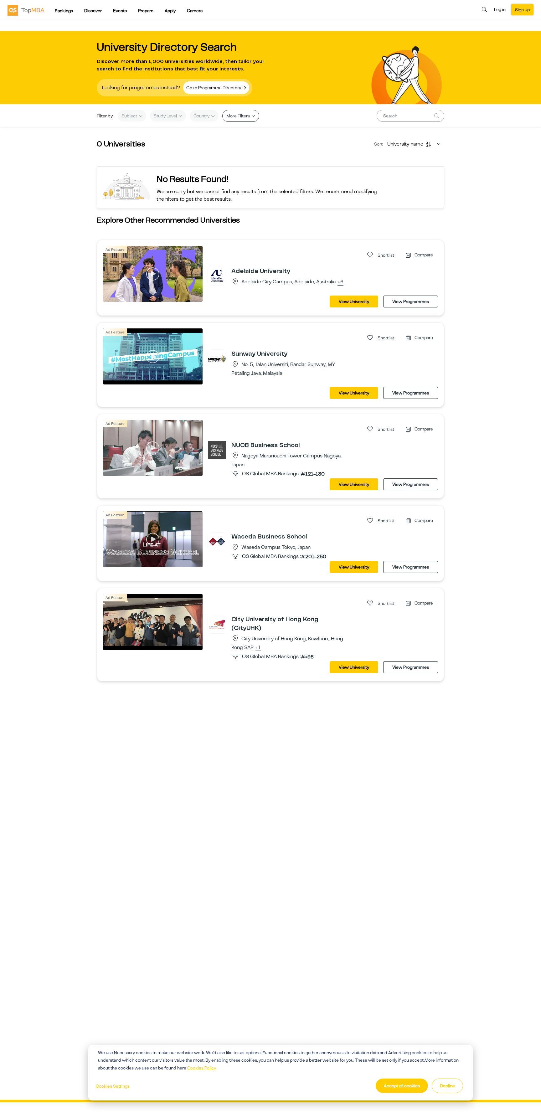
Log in (500, 9)
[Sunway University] (217, 358)
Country (201, 116)
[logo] (26, 10)
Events (120, 10)
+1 (258, 647)
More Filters (238, 116)
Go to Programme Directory (214, 87)
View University (354, 301)
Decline (447, 1086)
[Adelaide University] (217, 276)
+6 (340, 282)
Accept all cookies (402, 1086)
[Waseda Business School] (217, 541)
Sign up (522, 10)
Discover (93, 10)
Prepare (145, 10)
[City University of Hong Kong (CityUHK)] (217, 624)
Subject (129, 116)
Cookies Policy (201, 1068)
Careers (195, 10)
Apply (170, 10)
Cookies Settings (113, 1086)
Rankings (64, 10)
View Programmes (410, 301)
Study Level (166, 116)
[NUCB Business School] (217, 450)
